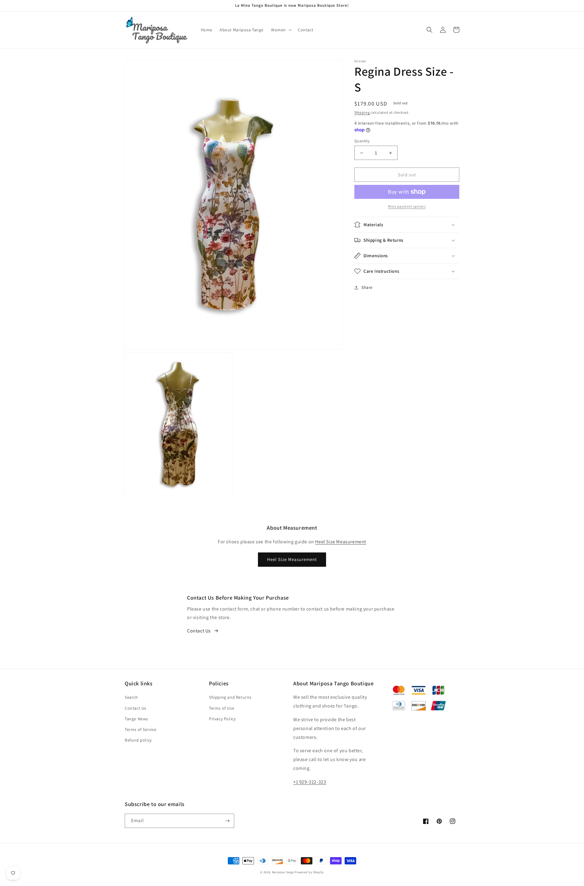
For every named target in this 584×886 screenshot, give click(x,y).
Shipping (362, 112)
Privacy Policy (222, 719)
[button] (280, 29)
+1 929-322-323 (309, 782)
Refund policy (138, 740)
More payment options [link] (407, 206)
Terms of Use (221, 708)
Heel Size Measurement (340, 541)
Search (131, 697)
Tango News (136, 719)
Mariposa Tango (283, 872)
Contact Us (199, 631)
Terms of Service (141, 729)
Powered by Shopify (309, 872)
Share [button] (367, 287)
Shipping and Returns (230, 697)
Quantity (362, 141)
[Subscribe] (227, 821)
